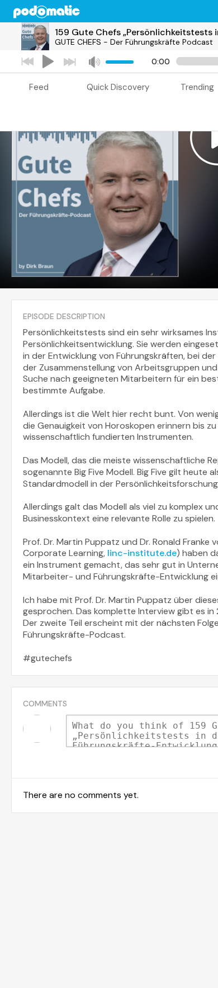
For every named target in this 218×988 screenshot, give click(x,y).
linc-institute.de (142, 553)
